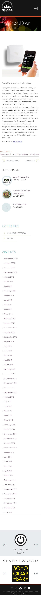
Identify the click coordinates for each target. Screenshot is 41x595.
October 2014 (9, 443)
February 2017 (9, 318)
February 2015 (9, 425)
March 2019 (8, 282)
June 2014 (8, 462)
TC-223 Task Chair (20, 204)
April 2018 (8, 286)
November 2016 (10, 328)
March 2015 (8, 420)
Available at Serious (16, 233)
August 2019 (9, 277)
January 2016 (9, 374)
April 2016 (8, 360)
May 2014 (8, 466)
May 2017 (7, 305)
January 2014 (9, 485)
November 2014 (10, 438)
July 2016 (8, 346)
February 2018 (9, 291)
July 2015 (7, 402)
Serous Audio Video (25, 592)
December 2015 (10, 379)
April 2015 (8, 415)
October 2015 (9, 388)
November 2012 (10, 503)
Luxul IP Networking (21, 177)
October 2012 (9, 508)
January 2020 (9, 263)
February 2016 (9, 369)
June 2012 (8, 512)
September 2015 (10, 392)
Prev (5, 544)
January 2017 (9, 323)
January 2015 (9, 429)
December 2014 (10, 434)
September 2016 (10, 337)
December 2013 (10, 489)
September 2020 (11, 259)
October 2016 (9, 332)
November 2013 (10, 494)
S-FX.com (25, 594)
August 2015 (9, 397)
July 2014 (7, 457)
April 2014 (8, 471)
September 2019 (10, 272)
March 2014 (8, 475)
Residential (34, 154)
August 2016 (9, 342)
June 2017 (8, 300)
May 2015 (8, 411)
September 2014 (10, 448)
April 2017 (8, 309)
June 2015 (8, 406)
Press (10, 238)
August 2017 (9, 295)
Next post (30, 161)
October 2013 (9, 499)
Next (36, 544)
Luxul (14, 154)
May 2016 (8, 355)
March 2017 (8, 314)
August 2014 (9, 452)
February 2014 (9, 480)
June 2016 (8, 351)
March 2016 (8, 365)
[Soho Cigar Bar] (20, 573)
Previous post (13, 161)
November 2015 (10, 383)
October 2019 (9, 268)
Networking (23, 154)
